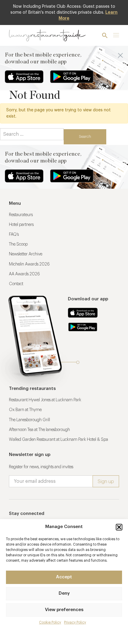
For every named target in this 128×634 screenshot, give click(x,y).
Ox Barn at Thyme (25, 410)
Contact (16, 284)
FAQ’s (14, 234)
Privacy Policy (75, 622)
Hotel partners (21, 225)
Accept (64, 577)
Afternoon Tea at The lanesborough (39, 430)
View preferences (64, 610)
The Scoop (18, 244)
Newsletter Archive (25, 254)
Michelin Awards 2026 (29, 264)
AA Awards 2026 (24, 274)
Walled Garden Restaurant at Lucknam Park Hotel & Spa (58, 440)
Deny (64, 593)
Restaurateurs (21, 215)
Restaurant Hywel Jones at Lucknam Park (45, 400)
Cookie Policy (50, 622)
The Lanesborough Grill (29, 420)
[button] (119, 527)
